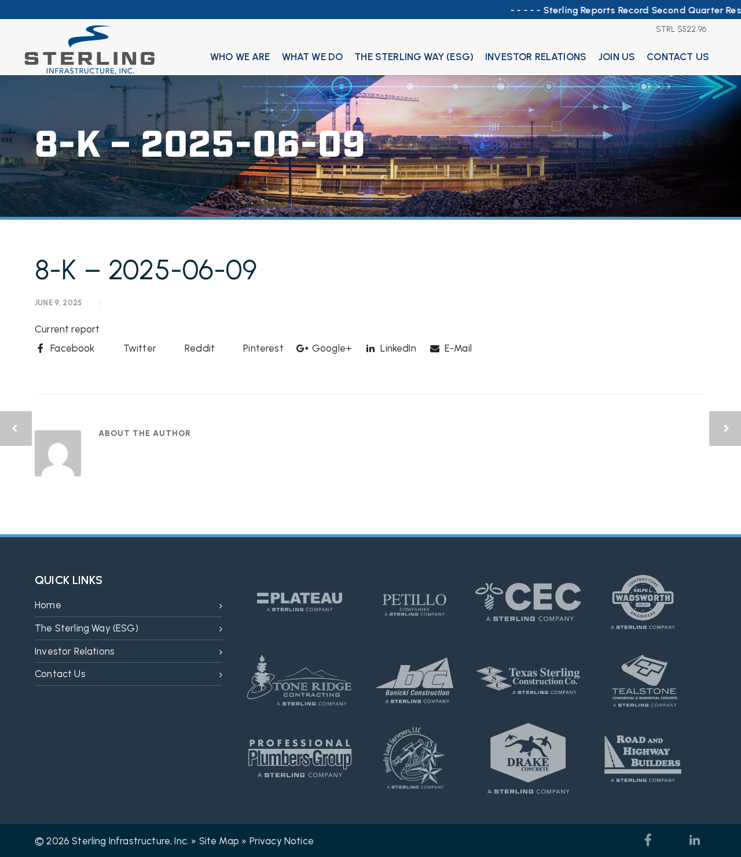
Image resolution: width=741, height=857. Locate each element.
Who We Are (240, 56)
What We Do (312, 56)
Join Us (616, 56)
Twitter (138, 348)
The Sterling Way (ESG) (414, 56)
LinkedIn (397, 348)
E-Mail (457, 348)
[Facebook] (648, 840)
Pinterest (262, 348)
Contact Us (678, 56)
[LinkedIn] (694, 840)
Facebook (71, 348)
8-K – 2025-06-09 (146, 269)
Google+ (331, 348)
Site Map (219, 841)
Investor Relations (535, 56)
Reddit (198, 348)
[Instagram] (671, 840)
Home (48, 605)
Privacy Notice (282, 841)
